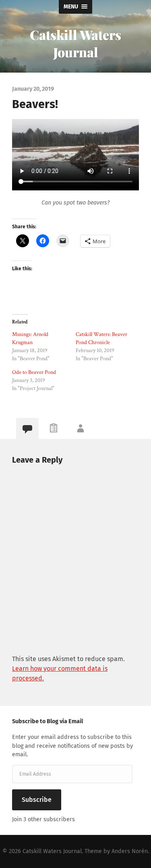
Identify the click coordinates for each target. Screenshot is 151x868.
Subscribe (37, 799)
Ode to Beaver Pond (34, 372)
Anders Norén (130, 851)
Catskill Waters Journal (75, 43)
